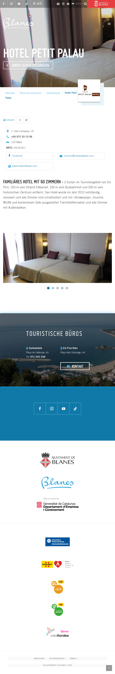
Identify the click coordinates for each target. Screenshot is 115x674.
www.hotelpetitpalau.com (24, 166)
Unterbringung (53, 93)
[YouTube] (19, 4)
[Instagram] (11, 4)
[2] (53, 288)
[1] (48, 288)
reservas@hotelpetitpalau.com (79, 156)
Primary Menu (109, 24)
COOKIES (73, 659)
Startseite (10, 93)
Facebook (17, 156)
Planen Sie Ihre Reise (30, 93)
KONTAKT (77, 366)
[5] (67, 288)
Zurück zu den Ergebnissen (30, 65)
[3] (57, 288)
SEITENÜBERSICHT (56, 659)
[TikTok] (27, 4)
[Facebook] (4, 4)
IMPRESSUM (39, 659)
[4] (62, 288)
